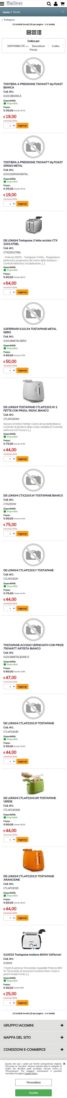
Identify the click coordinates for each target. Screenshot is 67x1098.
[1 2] (9, 204)
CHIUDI (64, 1063)
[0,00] (62, 4)
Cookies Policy (30, 1073)
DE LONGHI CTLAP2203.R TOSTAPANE (28, 723)
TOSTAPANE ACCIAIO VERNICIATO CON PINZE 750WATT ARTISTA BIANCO (33, 646)
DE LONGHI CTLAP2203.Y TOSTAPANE (28, 570)
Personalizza (34, 1082)
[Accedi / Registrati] (56, 4)
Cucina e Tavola (11, 12)
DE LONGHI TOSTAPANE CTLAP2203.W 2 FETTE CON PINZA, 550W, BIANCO (30, 408)
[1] (9, 126)
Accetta (33, 1092)
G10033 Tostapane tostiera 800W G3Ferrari (32, 954)
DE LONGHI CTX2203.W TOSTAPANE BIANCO (33, 495)
